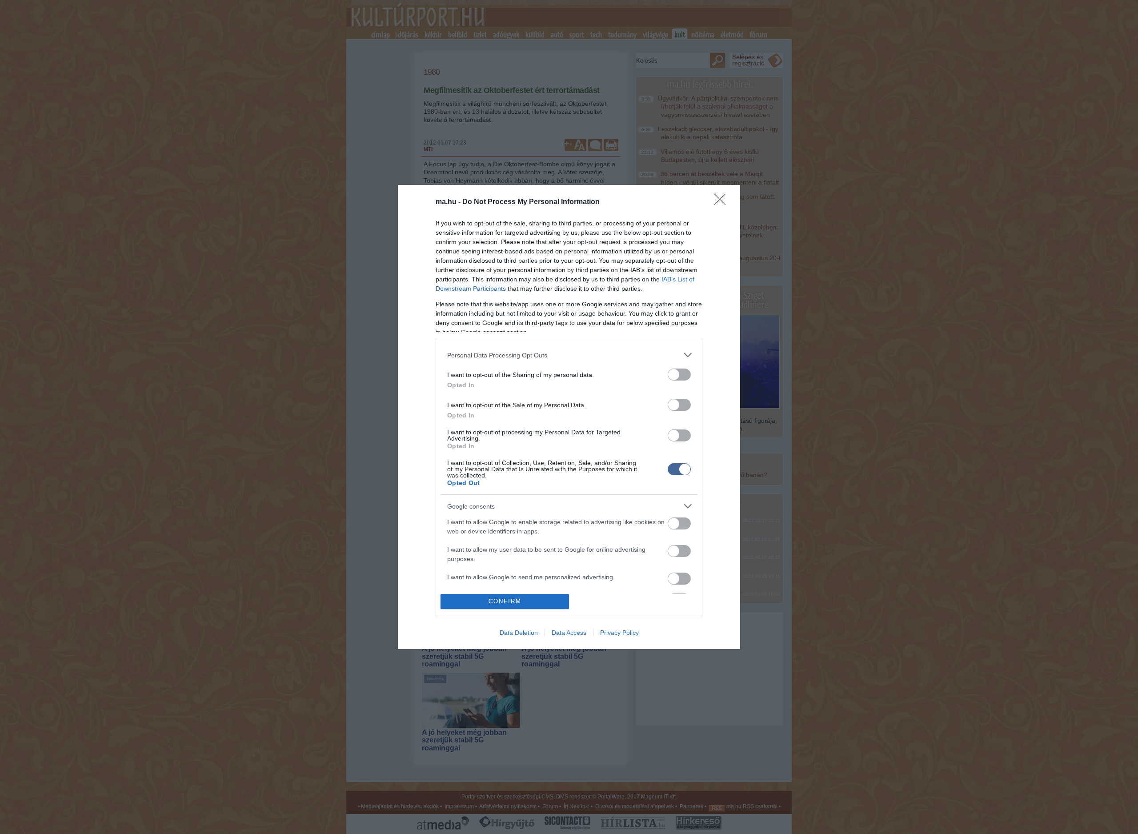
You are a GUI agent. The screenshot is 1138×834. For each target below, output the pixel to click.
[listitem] (569, 355)
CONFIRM (505, 601)
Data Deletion (519, 632)
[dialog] (569, 417)
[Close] (722, 202)
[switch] (679, 375)
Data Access (569, 632)
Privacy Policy (619, 632)
